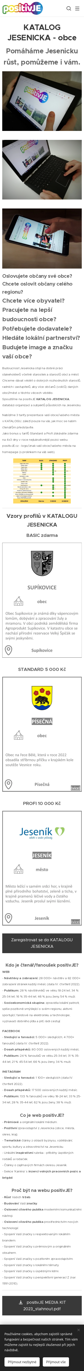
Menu (77, 8)
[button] (68, 8)
